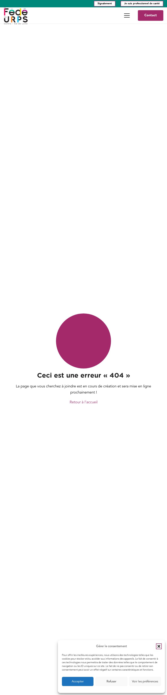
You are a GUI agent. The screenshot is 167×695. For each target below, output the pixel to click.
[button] (159, 646)
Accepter (78, 681)
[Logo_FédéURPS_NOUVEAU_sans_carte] (16, 15)
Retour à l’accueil (84, 402)
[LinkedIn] (5, 3)
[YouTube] (11, 3)
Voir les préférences (145, 681)
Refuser (111, 681)
